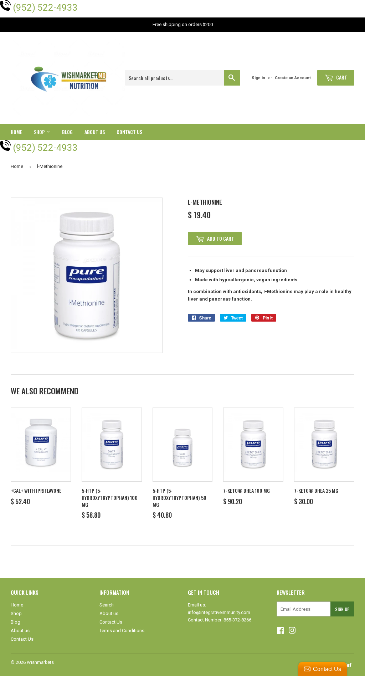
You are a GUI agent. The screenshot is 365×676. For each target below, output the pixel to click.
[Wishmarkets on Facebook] (280, 631)
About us (94, 131)
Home (16, 131)
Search (106, 605)
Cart (341, 77)
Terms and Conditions (121, 630)
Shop (40, 131)
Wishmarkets (40, 662)
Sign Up (342, 609)
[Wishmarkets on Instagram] (292, 631)
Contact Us (129, 131)
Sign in (258, 78)
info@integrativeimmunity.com (219, 612)
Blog (67, 131)
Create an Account (293, 78)
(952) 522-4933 (45, 7)
